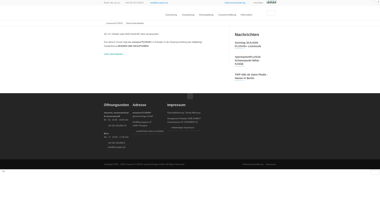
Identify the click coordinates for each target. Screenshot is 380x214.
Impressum (271, 164)
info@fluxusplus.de (159, 2)
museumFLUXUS (114, 23)
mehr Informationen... (114, 54)
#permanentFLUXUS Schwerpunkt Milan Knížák (248, 60)
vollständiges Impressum (182, 127)
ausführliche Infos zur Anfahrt (150, 131)
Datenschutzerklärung (235, 2)
